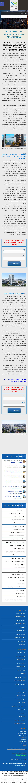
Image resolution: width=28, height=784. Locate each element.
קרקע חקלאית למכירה (20, 699)
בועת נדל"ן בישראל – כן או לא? (16, 587)
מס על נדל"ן (21, 571)
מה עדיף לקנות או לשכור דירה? (16, 558)
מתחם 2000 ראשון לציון (20, 638)
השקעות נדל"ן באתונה (20, 684)
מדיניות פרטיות (23, 741)
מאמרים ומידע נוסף (22, 733)
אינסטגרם (9, 749)
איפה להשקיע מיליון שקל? (17, 574)
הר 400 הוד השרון (21, 659)
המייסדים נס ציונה (21, 641)
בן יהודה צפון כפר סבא (20, 677)
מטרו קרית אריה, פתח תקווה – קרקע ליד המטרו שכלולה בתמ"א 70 (13, 472)
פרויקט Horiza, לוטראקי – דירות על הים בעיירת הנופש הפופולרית (13, 462)
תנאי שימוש (23, 737)
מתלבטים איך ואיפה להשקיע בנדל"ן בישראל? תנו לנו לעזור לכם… (14, 492)
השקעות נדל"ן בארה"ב (20, 720)
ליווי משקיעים (20, 597)
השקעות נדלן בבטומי (20, 666)
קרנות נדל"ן (21, 581)
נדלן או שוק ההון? (19, 565)
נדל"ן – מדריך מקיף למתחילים (16, 513)
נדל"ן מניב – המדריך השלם (17, 539)
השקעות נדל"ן (22, 713)
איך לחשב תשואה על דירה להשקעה (15, 552)
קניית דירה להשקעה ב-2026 (17, 529)
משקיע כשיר (21, 584)
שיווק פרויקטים (23, 743)
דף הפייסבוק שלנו (22, 749)
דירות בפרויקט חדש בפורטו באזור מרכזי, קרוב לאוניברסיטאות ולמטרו (13, 477)
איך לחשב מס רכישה (19, 568)
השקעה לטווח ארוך (19, 593)
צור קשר (24, 745)
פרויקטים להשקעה (21, 695)
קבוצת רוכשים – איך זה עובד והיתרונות (14, 600)
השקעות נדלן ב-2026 (18, 549)
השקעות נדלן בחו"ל (21, 709)
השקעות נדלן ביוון (21, 663)
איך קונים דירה (20, 510)
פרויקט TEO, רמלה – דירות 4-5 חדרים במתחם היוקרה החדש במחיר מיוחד (13, 467)
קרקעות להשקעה (21, 692)
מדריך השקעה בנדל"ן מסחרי (17, 523)
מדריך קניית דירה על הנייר (18, 526)
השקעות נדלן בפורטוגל (20, 616)
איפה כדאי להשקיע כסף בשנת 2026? (14, 561)
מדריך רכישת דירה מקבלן (18, 520)
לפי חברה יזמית (23, 731)
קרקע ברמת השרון (21, 631)
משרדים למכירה (21, 702)
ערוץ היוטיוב (15, 749)
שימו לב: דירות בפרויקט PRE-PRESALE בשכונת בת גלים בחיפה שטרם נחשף (13, 482)
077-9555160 (14, 760)
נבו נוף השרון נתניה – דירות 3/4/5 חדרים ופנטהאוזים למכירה (13, 497)
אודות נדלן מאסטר (22, 735)
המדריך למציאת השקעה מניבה (16, 536)
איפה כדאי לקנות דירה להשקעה (18, 706)
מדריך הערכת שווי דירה (18, 517)
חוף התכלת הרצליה (21, 652)
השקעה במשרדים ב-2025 (17, 555)
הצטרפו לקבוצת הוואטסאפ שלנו (19, 753)
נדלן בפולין (22, 673)
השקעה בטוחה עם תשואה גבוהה (16, 577)
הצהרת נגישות (23, 739)
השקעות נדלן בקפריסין (20, 620)
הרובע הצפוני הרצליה (20, 613)
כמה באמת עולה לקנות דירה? (17, 533)
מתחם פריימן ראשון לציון (19, 681)
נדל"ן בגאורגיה (22, 716)
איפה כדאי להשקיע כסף (19, 723)
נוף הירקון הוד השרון (20, 656)
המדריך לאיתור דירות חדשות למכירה (15, 542)
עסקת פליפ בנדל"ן (19, 590)
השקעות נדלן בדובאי (20, 634)
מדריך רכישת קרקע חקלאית (17, 545)
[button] (2, 4)
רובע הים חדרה (22, 627)
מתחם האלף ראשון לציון (20, 624)
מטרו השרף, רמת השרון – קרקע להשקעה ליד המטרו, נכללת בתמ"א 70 (12, 487)
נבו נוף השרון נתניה (21, 670)
